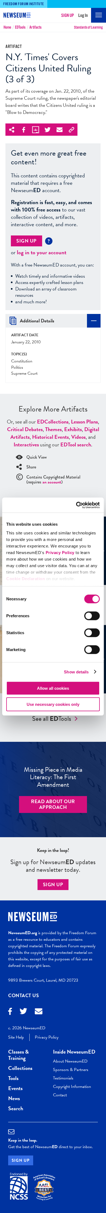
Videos (78, 437)
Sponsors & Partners (70, 1069)
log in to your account (41, 252)
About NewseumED (70, 1061)
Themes (53, 429)
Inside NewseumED (74, 1052)
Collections (52, 422)
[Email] (38, 1012)
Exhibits (73, 429)
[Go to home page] (14, 16)
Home (7, 27)
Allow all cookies (53, 688)
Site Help (16, 1037)
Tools (20, 27)
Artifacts (35, 27)
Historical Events (50, 437)
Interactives (26, 444)
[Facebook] (10, 1012)
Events (15, 1088)
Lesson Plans (84, 422)
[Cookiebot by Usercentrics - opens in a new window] (76, 505)
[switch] (92, 616)
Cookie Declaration (25, 578)
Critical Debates (25, 429)
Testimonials (63, 1078)
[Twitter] (23, 1012)
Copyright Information (72, 1086)
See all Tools (51, 719)
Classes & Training (18, 1055)
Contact (60, 1095)
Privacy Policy (60, 552)
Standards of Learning (88, 27)
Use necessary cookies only (53, 704)
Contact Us (23, 995)
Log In (83, 16)
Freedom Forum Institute (23, 4)
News (14, 1098)
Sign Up (67, 16)
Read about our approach (53, 804)
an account (51, 482)
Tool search (75, 444)
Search (15, 1108)
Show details (76, 671)
